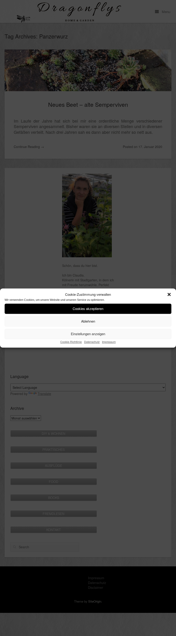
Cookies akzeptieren (88, 308)
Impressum (109, 342)
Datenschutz (92, 342)
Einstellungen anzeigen (88, 333)
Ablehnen (88, 321)
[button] (169, 294)
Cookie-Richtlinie (71, 342)
